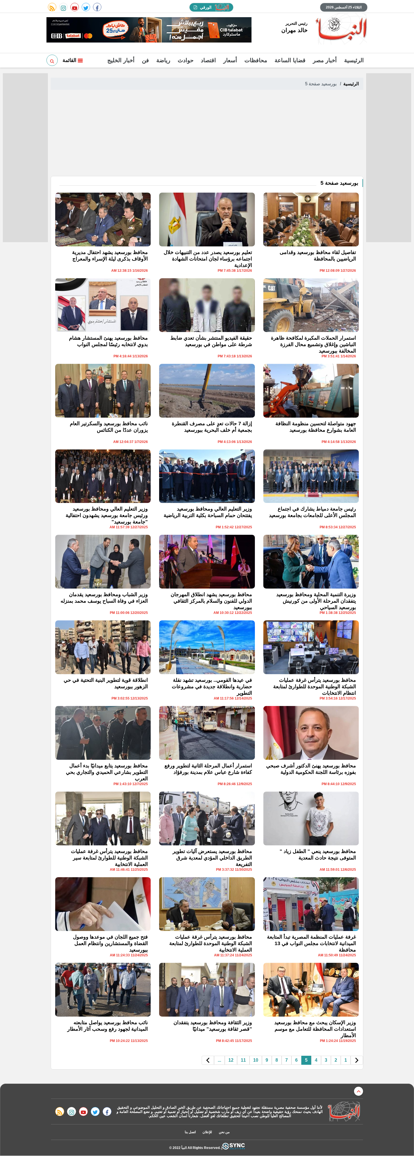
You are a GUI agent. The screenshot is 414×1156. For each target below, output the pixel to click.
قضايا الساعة (290, 60)
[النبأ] (340, 29)
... (219, 1060)
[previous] (357, 1060)
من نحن (224, 1132)
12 (230, 1060)
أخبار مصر (325, 60)
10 (255, 1060)
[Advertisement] (207, 133)
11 (243, 1060)
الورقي (206, 7)
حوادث (185, 60)
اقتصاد (208, 60)
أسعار (230, 60)
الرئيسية (354, 60)
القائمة (70, 60)
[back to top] (358, 1091)
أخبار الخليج (121, 60)
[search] (52, 60)
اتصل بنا (190, 1132)
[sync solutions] (233, 1148)
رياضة (163, 60)
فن (145, 60)
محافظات (255, 60)
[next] (208, 1060)
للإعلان (207, 1132)
